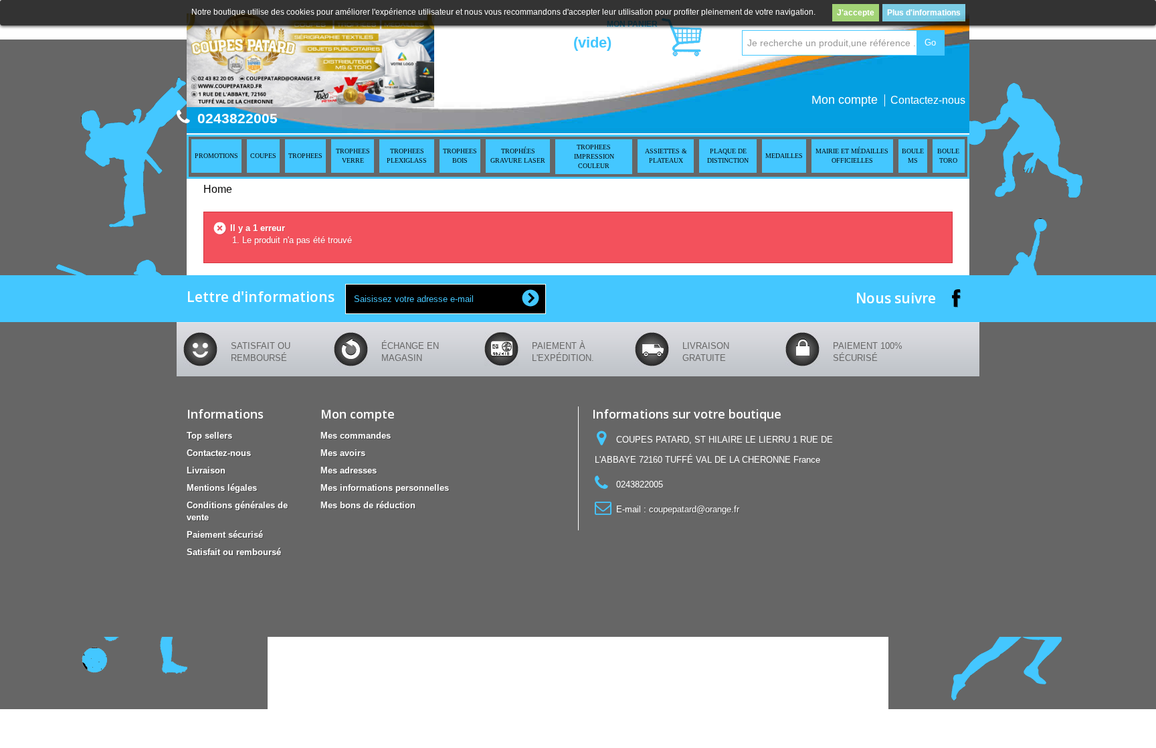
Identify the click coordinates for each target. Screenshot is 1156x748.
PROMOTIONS (216, 155)
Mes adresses (348, 470)
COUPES (263, 155)
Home (217, 189)
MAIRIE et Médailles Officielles (851, 155)
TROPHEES (305, 155)
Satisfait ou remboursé (234, 552)
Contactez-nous (927, 100)
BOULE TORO (948, 155)
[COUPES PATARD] (310, 60)
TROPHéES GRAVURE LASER (517, 155)
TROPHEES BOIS (460, 155)
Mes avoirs (342, 453)
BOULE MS (913, 155)
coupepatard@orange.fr (694, 509)
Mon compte (844, 100)
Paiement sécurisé (225, 535)
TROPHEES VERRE (353, 155)
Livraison (206, 470)
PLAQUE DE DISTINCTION (728, 155)
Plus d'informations (924, 12)
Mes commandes (355, 436)
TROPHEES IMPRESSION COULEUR (594, 156)
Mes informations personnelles (384, 488)
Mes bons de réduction (367, 505)
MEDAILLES (784, 155)
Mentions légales (222, 488)
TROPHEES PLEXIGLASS (407, 155)
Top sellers (209, 436)
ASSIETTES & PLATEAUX (666, 155)
